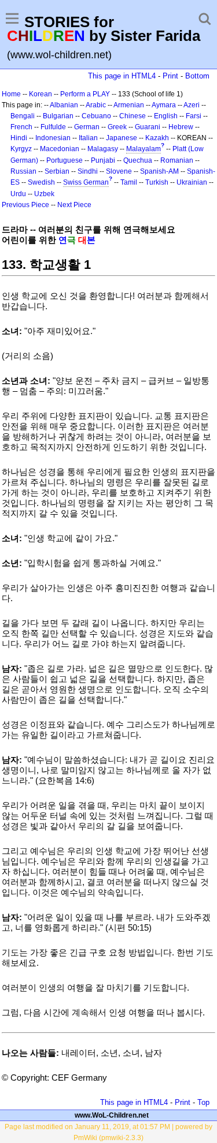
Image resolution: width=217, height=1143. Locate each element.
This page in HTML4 (122, 76)
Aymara (164, 105)
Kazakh (157, 138)
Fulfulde (53, 127)
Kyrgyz (21, 149)
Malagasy (102, 149)
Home (11, 94)
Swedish (41, 182)
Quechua (137, 160)
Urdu (18, 194)
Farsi (193, 116)
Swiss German (86, 182)
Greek (117, 127)
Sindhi (88, 171)
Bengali (22, 116)
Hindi (18, 138)
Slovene (119, 171)
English (166, 116)
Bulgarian (58, 116)
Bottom (197, 76)
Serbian (57, 171)
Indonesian (53, 138)
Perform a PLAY (85, 94)
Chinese (132, 116)
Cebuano (96, 116)
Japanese (121, 138)
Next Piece (74, 205)
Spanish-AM (159, 171)
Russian (23, 171)
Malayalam (143, 149)
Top (203, 1102)
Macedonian (59, 149)
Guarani (147, 127)
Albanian (64, 105)
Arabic (96, 105)
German (87, 127)
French (21, 127)
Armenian (128, 105)
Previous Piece (25, 205)
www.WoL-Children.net (112, 1115)
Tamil (128, 182)
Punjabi (103, 160)
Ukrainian (191, 182)
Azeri (191, 105)
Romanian (176, 160)
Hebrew (180, 127)
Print (170, 76)
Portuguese (64, 160)
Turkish (156, 182)
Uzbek (44, 194)
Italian (88, 138)
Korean (40, 94)
